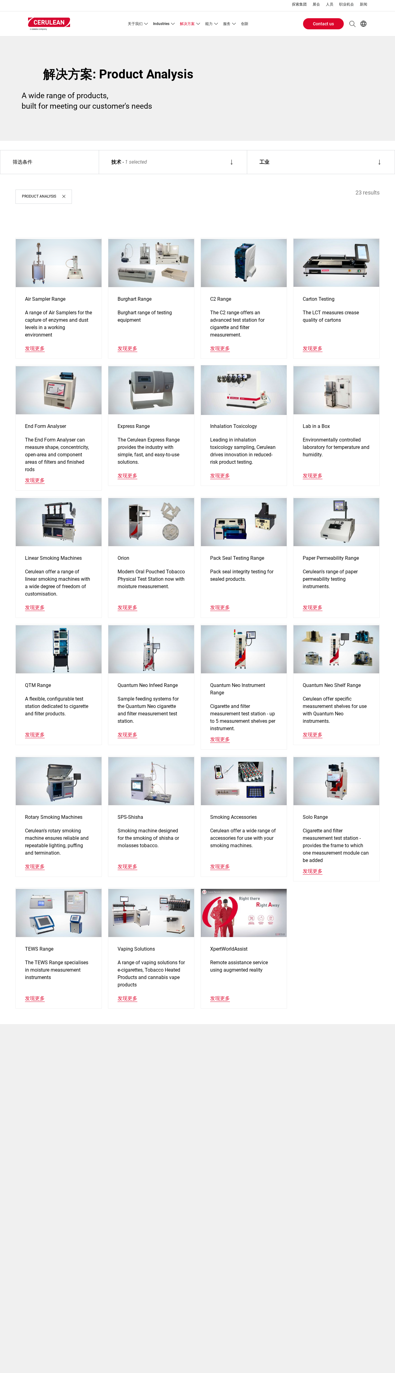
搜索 (352, 23)
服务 (227, 24)
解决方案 (187, 24)
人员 (329, 4)
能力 (209, 24)
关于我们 (135, 24)
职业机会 (346, 4)
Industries (161, 24)
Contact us (323, 23)
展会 (316, 4)
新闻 (363, 4)
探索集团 (299, 4)
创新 (244, 24)
